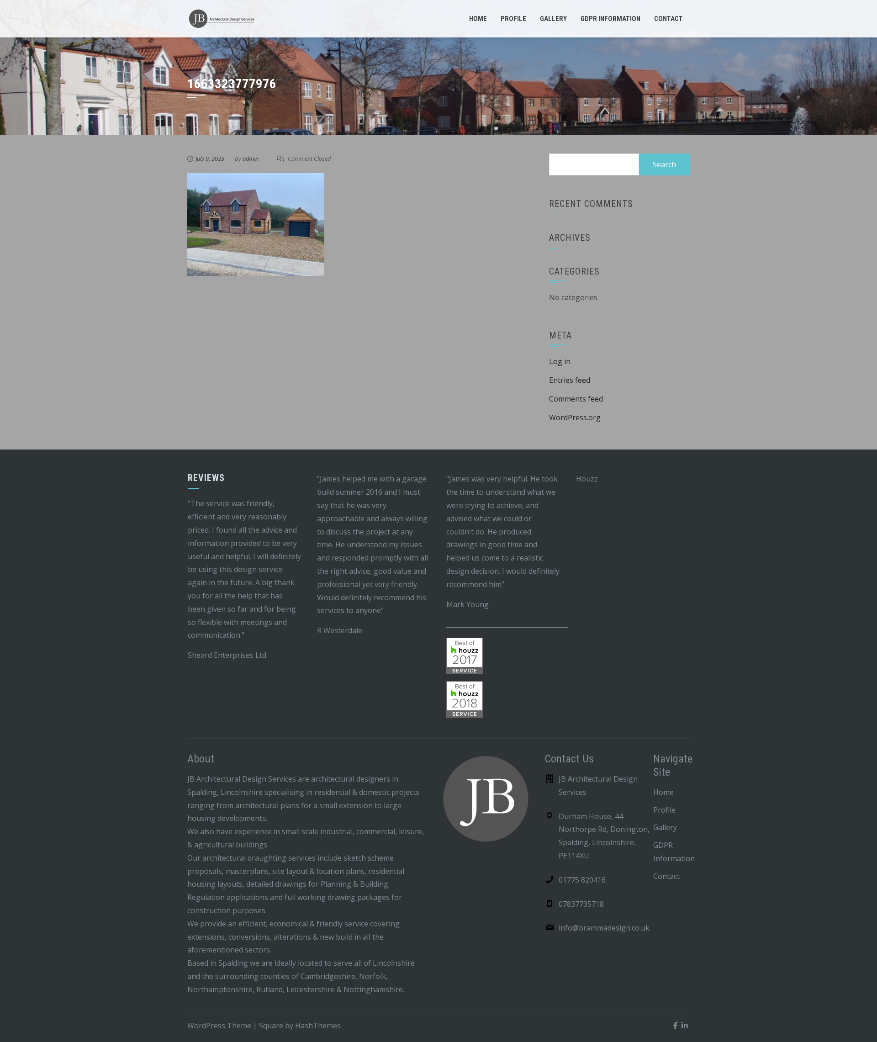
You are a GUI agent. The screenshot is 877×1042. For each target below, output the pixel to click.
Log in (560, 361)
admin (251, 158)
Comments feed (576, 399)
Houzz (587, 479)
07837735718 (581, 904)
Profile (513, 19)
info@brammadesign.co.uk (604, 928)
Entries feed (569, 380)
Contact (668, 19)
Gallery (553, 19)
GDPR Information (610, 19)
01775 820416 (582, 880)
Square (271, 1026)
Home (478, 19)
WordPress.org (575, 418)
